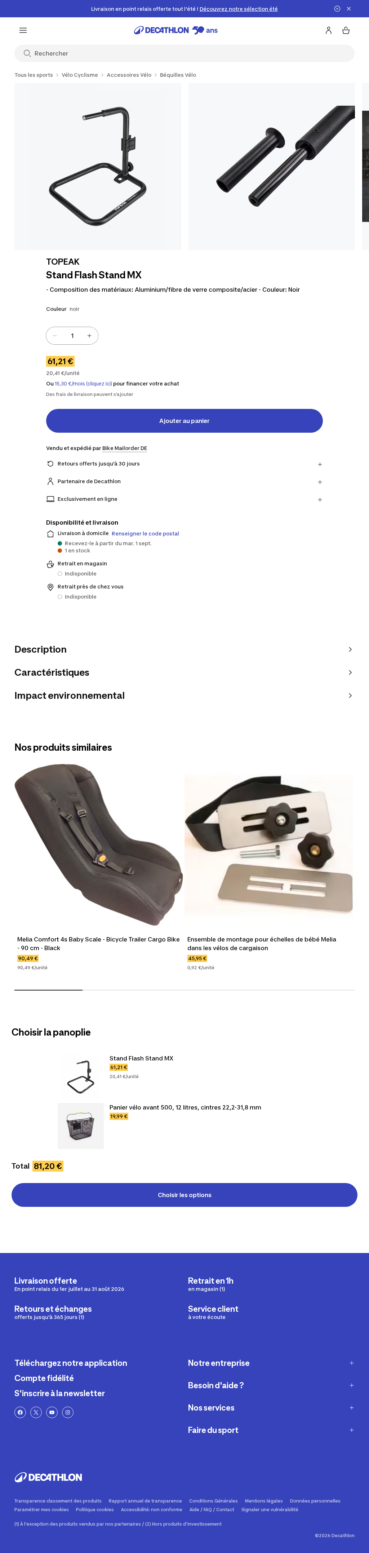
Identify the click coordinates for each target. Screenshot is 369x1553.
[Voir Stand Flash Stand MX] (81, 1077)
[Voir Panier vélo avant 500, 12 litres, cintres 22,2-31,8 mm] (81, 1126)
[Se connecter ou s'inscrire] (328, 30)
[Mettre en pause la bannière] (337, 8)
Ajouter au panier (184, 420)
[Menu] (23, 30)
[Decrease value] (54, 335)
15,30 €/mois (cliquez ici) (83, 384)
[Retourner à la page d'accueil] (176, 30)
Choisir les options (185, 1195)
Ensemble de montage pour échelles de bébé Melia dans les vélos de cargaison (261, 944)
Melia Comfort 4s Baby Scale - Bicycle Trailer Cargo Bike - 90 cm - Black (98, 944)
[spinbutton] (72, 335)
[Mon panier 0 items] (346, 30)
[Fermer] (349, 8)
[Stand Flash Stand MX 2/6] (271, 166)
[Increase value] (89, 335)
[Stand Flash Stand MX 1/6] (97, 166)
